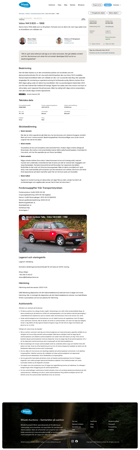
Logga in (108, 5)
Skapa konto (97, 5)
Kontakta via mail (32, 43)
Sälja (65, 5)
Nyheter (72, 5)
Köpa (59, 5)
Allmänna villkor (113, 421)
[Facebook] (76, 441)
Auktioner (52, 5)
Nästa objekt (114, 13)
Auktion (27, 13)
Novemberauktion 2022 (37, 13)
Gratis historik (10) (33, 94)
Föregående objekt (97, 13)
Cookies (111, 430)
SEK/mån (109, 26)
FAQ (73, 430)
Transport (111, 424)
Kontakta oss (76, 427)
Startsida (21, 13)
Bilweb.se (81, 5)
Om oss (74, 421)
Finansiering (112, 427)
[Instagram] (72, 441)
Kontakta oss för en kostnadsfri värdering (102, 53)
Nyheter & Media (77, 424)
